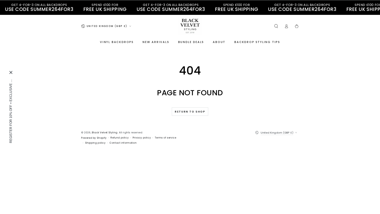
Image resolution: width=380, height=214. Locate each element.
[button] (276, 26)
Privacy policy (142, 137)
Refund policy (119, 137)
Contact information (123, 142)
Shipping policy (95, 142)
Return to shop (190, 112)
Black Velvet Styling (105, 132)
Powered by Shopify (94, 137)
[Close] (10, 72)
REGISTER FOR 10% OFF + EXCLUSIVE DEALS (10, 110)
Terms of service (165, 137)
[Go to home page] (190, 26)
